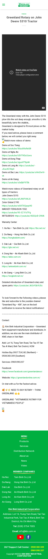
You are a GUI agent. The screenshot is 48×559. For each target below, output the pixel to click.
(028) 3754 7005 (26, 526)
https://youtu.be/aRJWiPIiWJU (16, 199)
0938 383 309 (37, 547)
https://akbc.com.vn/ (11, 257)
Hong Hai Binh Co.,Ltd (25, 482)
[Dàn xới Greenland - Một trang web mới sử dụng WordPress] (24, 4)
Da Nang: (6, 482)
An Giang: (7, 501)
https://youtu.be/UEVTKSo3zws (17, 155)
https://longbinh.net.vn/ (12, 276)
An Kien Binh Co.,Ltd (24, 497)
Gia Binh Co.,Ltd (22, 487)
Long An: (6, 497)
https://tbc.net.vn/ (37, 228)
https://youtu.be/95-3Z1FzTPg (16, 212)
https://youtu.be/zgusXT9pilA (16, 162)
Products (24, 441)
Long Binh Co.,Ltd (23, 501)
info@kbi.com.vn (27, 531)
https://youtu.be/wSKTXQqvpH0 (17, 206)
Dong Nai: (7, 492)
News (24, 460)
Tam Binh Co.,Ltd (22, 477)
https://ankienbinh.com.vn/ (14, 266)
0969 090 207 (37, 550)
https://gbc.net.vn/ (10, 247)
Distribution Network (24, 451)
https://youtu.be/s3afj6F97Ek (15, 182)
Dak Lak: (6, 487)
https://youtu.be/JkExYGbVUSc (28, 285)
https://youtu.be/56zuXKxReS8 (16, 148)
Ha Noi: (5, 477)
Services (24, 446)
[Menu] (3, 4)
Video (24, 14)
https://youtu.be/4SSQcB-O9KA (29, 216)
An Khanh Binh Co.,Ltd (25, 492)
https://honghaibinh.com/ (13, 237)
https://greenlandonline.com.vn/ (25, 377)
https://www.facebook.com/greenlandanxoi (22, 371)
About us (24, 456)
